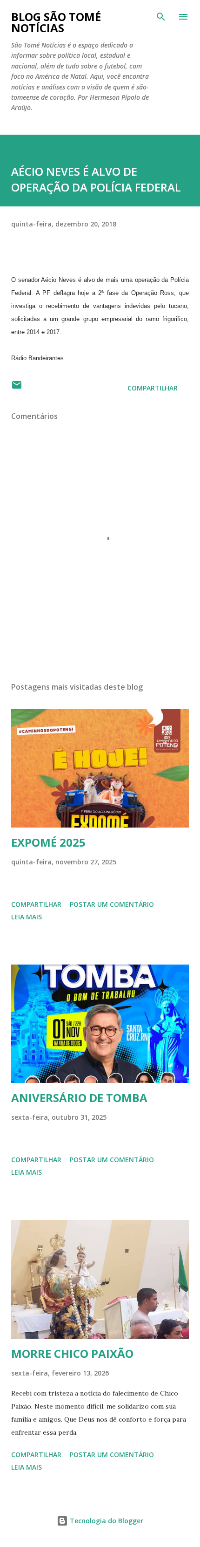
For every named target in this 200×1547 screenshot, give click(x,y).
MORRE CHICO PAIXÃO (72, 1353)
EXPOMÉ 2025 (48, 842)
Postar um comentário (112, 904)
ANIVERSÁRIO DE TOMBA (79, 1097)
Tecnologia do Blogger (105, 1520)
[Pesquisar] (161, 16)
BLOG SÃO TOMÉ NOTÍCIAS (56, 22)
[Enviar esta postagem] (16, 387)
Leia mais (26, 916)
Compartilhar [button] (152, 387)
